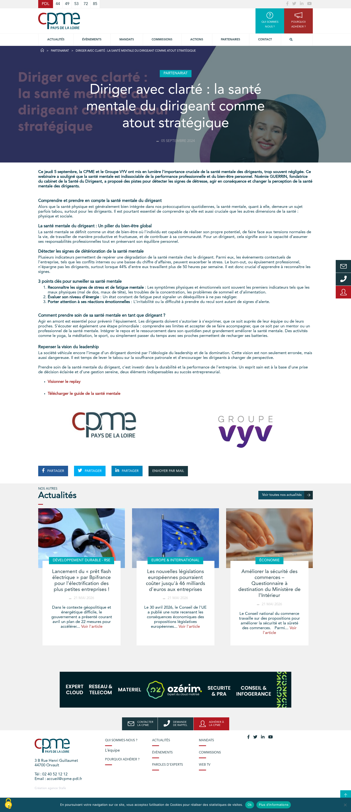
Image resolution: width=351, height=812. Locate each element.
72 (86, 4)
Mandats (126, 39)
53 (76, 4)
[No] (345, 804)
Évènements (91, 39)
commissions (162, 39)
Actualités (55, 39)
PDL (45, 4)
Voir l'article (91, 627)
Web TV (204, 764)
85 (95, 4)
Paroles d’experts (167, 764)
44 (58, 4)
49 (67, 4)
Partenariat (60, 50)
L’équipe (112, 750)
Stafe (62, 788)
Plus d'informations (273, 805)
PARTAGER (55, 471)
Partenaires (230, 39)
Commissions (210, 752)
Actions (196, 39)
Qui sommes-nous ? (121, 740)
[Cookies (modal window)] (8, 804)
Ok (250, 805)
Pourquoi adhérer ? (122, 759)
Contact (265, 39)
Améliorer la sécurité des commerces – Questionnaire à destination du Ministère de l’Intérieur (269, 583)
